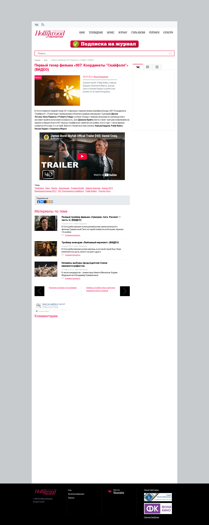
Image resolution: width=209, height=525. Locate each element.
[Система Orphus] (52, 312)
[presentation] (138, 67)
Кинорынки (64, 188)
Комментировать (72, 235)
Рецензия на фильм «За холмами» (63, 288)
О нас (70, 490)
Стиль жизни (138, 32)
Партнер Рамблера (151, 517)
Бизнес (110, 32)
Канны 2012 (107, 188)
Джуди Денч (104, 191)
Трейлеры (39, 188)
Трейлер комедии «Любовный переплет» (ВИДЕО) (90, 242)
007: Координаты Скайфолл (71, 191)
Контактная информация (76, 494)
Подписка (71, 498)
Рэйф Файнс (91, 191)
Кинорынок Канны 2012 (46, 191)
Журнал (122, 32)
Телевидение (96, 32)
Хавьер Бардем (93, 188)
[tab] (138, 67)
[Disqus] (82, 356)
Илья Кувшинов (101, 77)
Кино (82, 32)
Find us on (118, 492)
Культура (168, 32)
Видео (54, 188)
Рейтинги (154, 32)
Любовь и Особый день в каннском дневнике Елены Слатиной (100, 289)
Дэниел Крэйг (77, 188)
